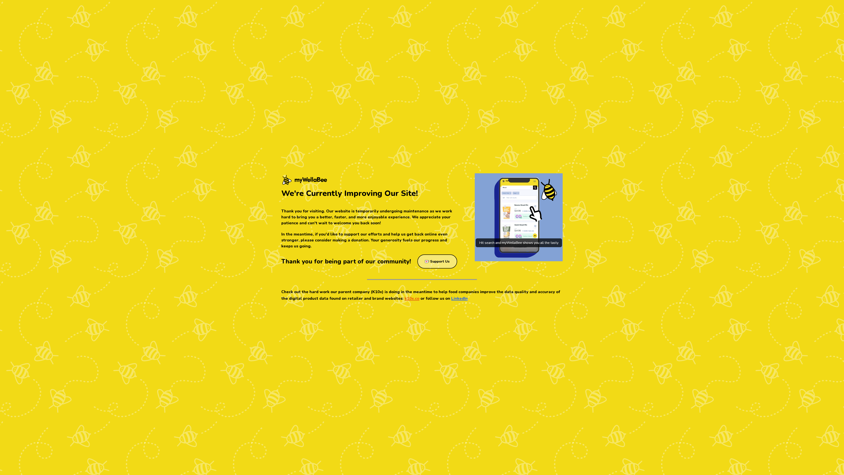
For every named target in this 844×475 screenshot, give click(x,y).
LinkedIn (459, 298)
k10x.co (412, 298)
